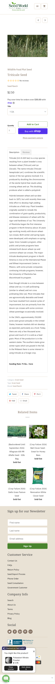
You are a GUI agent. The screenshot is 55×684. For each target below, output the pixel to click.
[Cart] (44, 6)
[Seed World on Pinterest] (25, 631)
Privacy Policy (13, 614)
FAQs (9, 565)
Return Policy (13, 570)
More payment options (33, 138)
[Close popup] (32, 650)
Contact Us (12, 561)
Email (25, 401)
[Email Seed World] (30, 631)
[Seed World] (18, 8)
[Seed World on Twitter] (9, 631)
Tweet (14, 394)
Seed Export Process (16, 574)
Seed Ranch (12, 86)
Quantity (10, 126)
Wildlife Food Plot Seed (19, 69)
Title (9, 106)
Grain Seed (19, 380)
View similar (11, 668)
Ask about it (26, 668)
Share (26, 394)
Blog (9, 618)
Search (10, 600)
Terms (10, 609)
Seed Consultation (15, 583)
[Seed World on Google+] (20, 631)
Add (13, 401)
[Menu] (37, 6)
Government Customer (17, 587)
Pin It (38, 394)
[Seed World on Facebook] (15, 631)
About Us (11, 605)
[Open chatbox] (6, 678)
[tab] (14, 152)
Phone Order (13, 579)
